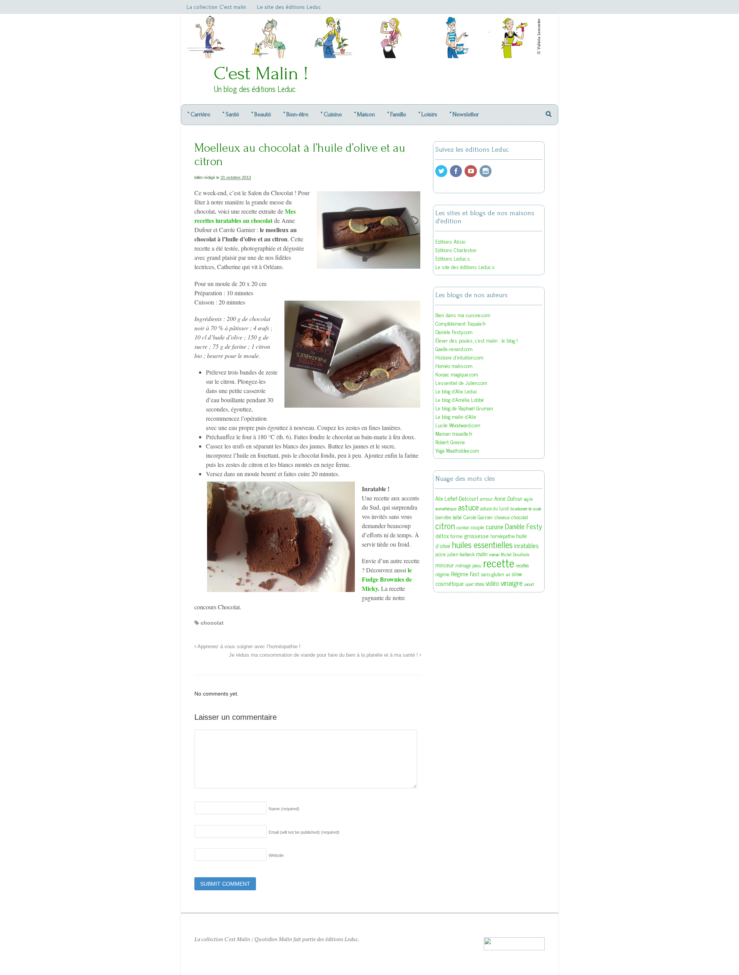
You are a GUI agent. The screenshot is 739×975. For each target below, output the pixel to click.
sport (469, 584)
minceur (444, 565)
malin (482, 554)
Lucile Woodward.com (457, 424)
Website (276, 855)
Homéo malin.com (454, 365)
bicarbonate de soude (526, 508)
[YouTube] (471, 171)
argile (528, 499)
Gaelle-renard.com (454, 348)
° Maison (364, 114)
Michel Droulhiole (515, 554)
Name (284, 808)
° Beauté (261, 114)
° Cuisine (331, 114)
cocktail (462, 527)
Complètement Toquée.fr (460, 323)
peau (477, 565)
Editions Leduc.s (452, 258)
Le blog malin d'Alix (455, 416)
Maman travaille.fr (454, 433)
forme (456, 536)
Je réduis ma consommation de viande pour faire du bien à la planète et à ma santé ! (324, 655)
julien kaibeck (461, 554)
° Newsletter (464, 114)
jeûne (440, 554)
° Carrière (198, 114)
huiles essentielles (482, 544)
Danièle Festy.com (454, 331)
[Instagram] (486, 171)
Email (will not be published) (304, 832)
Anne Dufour (508, 498)
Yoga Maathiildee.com (457, 450)
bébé (457, 517)
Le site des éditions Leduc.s (465, 266)
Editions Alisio (450, 241)
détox (442, 535)
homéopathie (502, 536)
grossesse (476, 535)
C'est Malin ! (261, 73)
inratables (526, 545)
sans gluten (492, 574)
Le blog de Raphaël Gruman (464, 407)
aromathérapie (445, 508)
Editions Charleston (456, 249)
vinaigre (512, 583)
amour (486, 499)
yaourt (529, 584)
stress (479, 584)
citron (445, 525)
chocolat (212, 623)
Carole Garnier (478, 517)
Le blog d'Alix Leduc (456, 390)
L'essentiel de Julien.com (461, 382)
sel (508, 574)
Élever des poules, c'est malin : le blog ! (476, 340)
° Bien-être (295, 114)
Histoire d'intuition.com (459, 357)
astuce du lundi (494, 508)
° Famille (396, 114)
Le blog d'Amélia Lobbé (459, 399)
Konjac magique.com (456, 374)
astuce (468, 506)
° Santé (230, 114)
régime (442, 574)
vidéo (492, 583)
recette (498, 562)
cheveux (502, 517)
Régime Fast (465, 574)
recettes (522, 565)
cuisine (494, 526)
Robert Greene (450, 441)
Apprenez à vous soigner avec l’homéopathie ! (248, 646)
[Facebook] (456, 171)
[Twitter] (441, 171)
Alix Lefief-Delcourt (456, 498)
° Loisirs (427, 114)
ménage (463, 565)
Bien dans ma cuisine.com (462, 314)
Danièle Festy (523, 526)
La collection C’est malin (216, 7)
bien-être (443, 517)
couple (477, 527)
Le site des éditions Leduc (289, 7)
